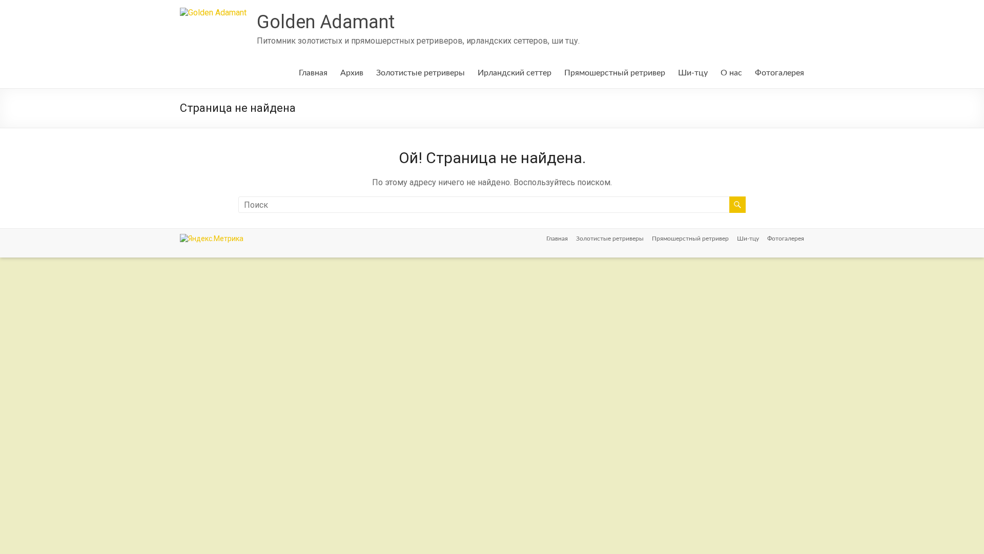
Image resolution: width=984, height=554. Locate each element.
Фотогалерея (779, 73)
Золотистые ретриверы (420, 73)
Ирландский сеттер (514, 73)
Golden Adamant (326, 22)
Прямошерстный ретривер (614, 73)
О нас (731, 73)
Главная (313, 73)
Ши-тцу (693, 73)
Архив (351, 73)
